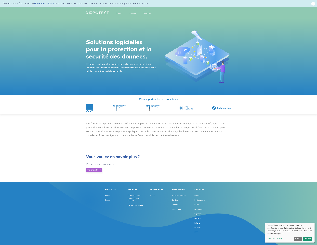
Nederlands (198, 209)
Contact (175, 204)
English (197, 195)
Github (152, 195)
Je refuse (297, 239)
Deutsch (197, 218)
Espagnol (197, 214)
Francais (197, 227)
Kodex (107, 200)
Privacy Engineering (135, 205)
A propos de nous (179, 195)
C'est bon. (307, 239)
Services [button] (132, 13)
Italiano (197, 223)
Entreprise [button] (147, 13)
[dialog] (290, 233)
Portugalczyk (199, 200)
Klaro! (107, 195)
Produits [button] (119, 13)
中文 (196, 232)
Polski (196, 204)
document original (44, 3)
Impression (176, 209)
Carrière (175, 200)
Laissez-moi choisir (274, 239)
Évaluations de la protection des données (134, 198)
